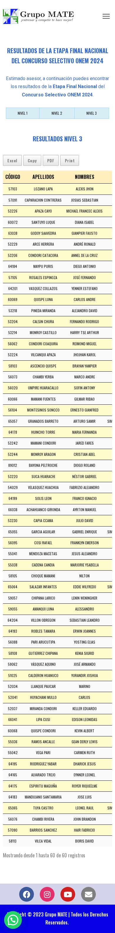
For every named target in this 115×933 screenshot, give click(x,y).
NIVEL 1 (22, 113)
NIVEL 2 (57, 113)
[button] (13, 920)
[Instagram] (47, 894)
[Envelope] (88, 894)
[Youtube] (67, 894)
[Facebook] (26, 894)
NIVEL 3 (91, 113)
